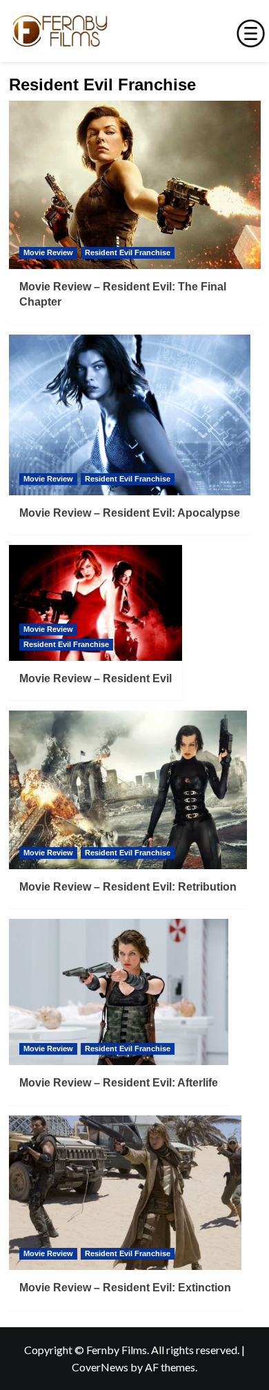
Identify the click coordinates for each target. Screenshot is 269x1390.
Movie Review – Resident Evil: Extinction (125, 1287)
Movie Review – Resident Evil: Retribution (128, 887)
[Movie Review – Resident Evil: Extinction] (125, 1193)
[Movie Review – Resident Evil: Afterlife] (118, 992)
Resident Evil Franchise (127, 252)
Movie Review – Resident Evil (95, 678)
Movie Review (48, 252)
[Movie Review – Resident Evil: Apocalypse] (129, 415)
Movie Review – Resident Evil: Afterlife (118, 1083)
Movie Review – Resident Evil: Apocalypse (129, 513)
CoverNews (100, 1366)
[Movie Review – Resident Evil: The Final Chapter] (135, 184)
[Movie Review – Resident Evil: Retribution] (128, 790)
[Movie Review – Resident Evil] (95, 602)
